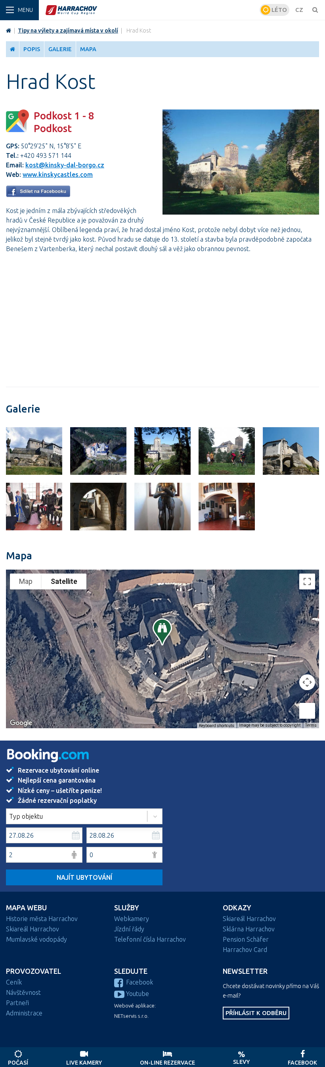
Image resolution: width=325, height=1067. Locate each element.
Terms (311, 725)
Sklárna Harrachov (249, 929)
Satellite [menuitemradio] (64, 581)
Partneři (17, 1002)
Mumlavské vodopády (36, 939)
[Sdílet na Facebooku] (38, 194)
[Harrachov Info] (8, 30)
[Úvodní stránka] (152, 10)
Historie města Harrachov (42, 918)
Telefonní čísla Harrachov (150, 939)
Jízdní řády (129, 929)
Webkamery (131, 918)
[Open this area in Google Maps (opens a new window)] (21, 723)
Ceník (14, 982)
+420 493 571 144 (45, 155)
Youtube (137, 993)
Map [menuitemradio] (25, 581)
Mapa (88, 49)
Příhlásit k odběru (256, 1012)
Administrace (24, 1013)
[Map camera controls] (307, 682)
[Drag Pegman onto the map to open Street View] (307, 711)
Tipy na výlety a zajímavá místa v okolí (68, 30)
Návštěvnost (23, 992)
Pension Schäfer (246, 939)
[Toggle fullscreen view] (307, 581)
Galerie (60, 49)
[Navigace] (19, 10)
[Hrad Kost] (240, 212)
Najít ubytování (84, 877)
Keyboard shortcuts (216, 725)
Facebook (139, 982)
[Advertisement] (162, 315)
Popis (31, 49)
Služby (126, 908)
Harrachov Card (245, 949)
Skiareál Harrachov (32, 929)
